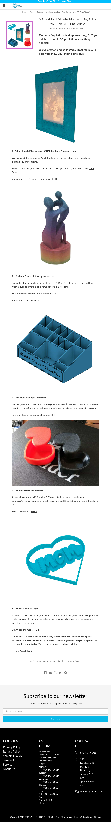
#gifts (32, 661)
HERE (55, 179)
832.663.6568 (88, 753)
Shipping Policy (12, 756)
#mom (53, 661)
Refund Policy (11, 751)
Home (23, 12)
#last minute (42, 661)
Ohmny (41, 491)
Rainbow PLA (49, 294)
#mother (62, 661)
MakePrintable (49, 277)
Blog (31, 12)
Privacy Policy (12, 747)
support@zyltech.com (91, 791)
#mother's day (74, 661)
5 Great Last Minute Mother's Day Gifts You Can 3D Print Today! (63, 12)
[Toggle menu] (4, 5)
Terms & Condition (83, 817)
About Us (9, 769)
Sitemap (97, 817)
